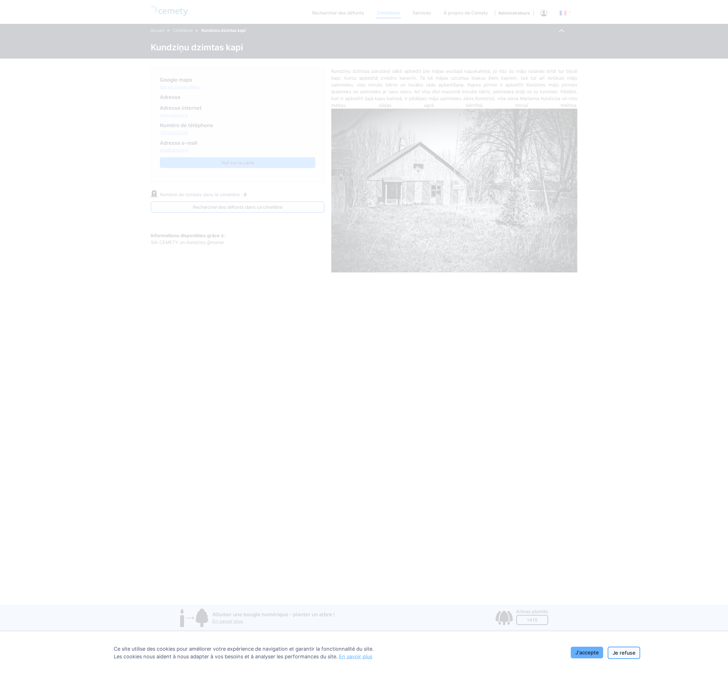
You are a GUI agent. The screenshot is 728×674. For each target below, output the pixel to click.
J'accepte (587, 653)
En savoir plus (355, 656)
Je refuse (624, 653)
